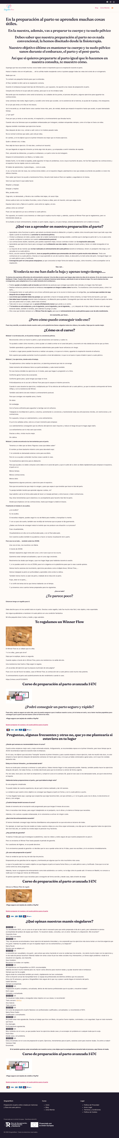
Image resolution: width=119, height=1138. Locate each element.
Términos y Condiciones (92, 1110)
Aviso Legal (88, 1107)
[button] (27, 725)
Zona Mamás (105, 8)
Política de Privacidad (91, 1105)
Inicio (47, 1105)
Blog (96, 8)
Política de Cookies (90, 1112)
